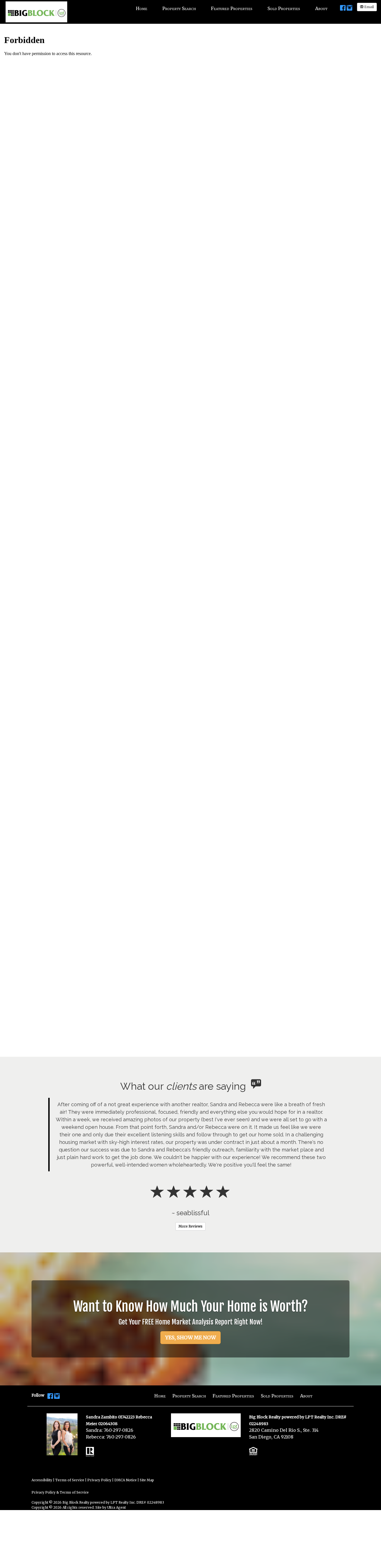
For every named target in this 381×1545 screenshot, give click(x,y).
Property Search (189, 1365)
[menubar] (231, 8)
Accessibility (42, 1450)
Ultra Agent (116, 1477)
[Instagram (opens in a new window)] (349, 7)
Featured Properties (233, 1365)
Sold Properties (277, 1365)
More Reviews (190, 1196)
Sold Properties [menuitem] (283, 8)
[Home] (36, 11)
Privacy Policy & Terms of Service (60, 1462)
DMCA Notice (125, 1450)
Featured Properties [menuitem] (231, 8)
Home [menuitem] (141, 8)
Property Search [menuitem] (179, 8)
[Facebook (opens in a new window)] (342, 7)
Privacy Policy (99, 1450)
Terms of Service (69, 1450)
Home (160, 1365)
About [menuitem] (321, 8)
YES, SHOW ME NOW (190, 1307)
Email (368, 7)
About (306, 1365)
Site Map (147, 1450)
